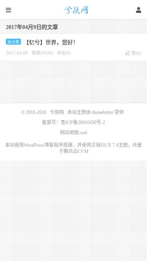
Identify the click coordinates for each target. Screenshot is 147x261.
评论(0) (64, 52)
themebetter (102, 112)
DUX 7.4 (109, 145)
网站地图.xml (73, 132)
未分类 (13, 42)
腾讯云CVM (76, 151)
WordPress (34, 145)
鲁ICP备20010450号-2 (83, 122)
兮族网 (73, 10)
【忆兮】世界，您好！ (51, 42)
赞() (136, 53)
